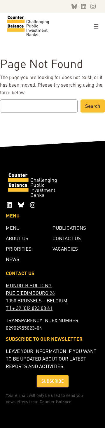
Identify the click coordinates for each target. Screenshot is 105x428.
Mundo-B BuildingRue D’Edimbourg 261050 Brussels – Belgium (36, 293)
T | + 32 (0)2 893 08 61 (29, 308)
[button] (52, 381)
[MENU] (13, 228)
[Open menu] (96, 26)
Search (92, 106)
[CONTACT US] (66, 238)
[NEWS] (12, 259)
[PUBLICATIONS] (69, 228)
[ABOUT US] (17, 238)
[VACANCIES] (65, 249)
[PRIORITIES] (19, 249)
